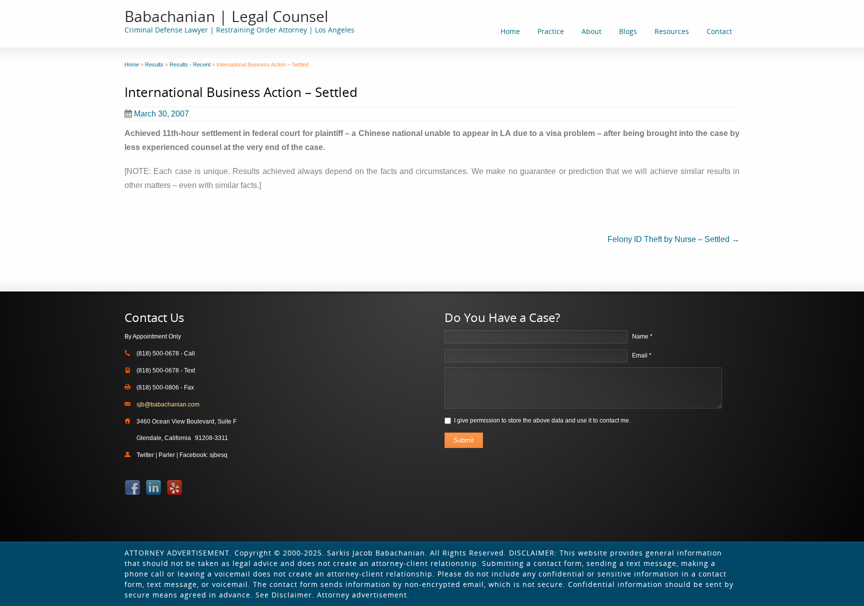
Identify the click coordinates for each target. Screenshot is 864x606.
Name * (642, 336)
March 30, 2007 (161, 114)
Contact (719, 31)
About (592, 31)
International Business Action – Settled (241, 92)
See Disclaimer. (285, 595)
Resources (671, 31)
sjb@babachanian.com (168, 404)
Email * (642, 355)
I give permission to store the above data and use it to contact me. (542, 420)
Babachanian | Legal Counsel (226, 16)
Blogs (628, 31)
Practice (551, 31)
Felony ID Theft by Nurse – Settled (674, 239)
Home (510, 31)
